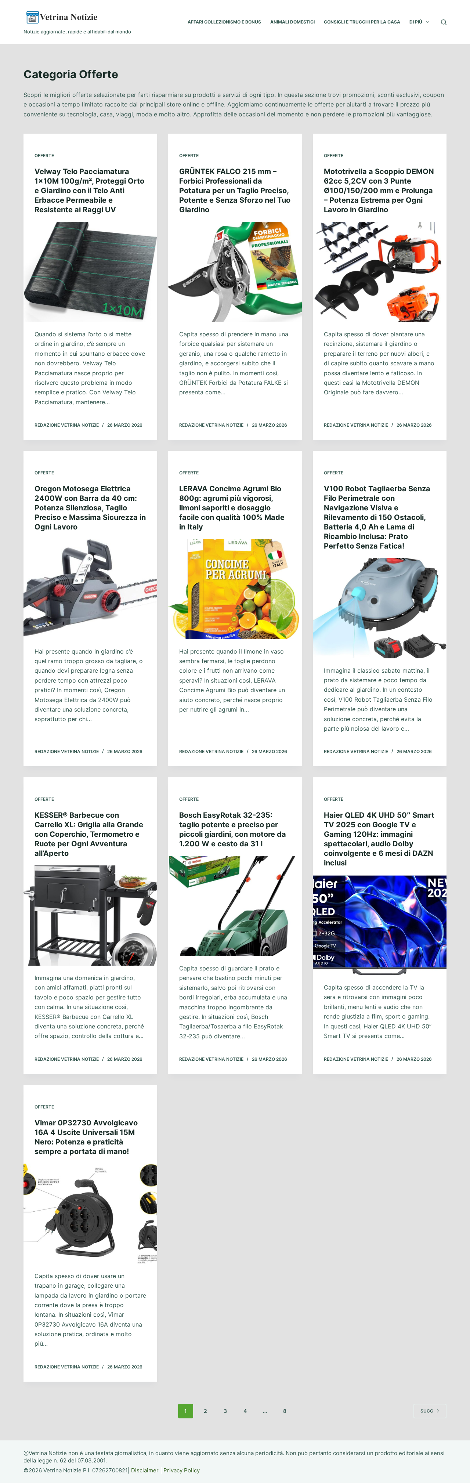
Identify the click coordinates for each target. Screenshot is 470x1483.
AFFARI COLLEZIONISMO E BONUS (224, 22)
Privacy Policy (181, 1470)
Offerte (44, 155)
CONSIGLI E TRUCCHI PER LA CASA (362, 22)
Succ (426, 1411)
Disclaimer (145, 1470)
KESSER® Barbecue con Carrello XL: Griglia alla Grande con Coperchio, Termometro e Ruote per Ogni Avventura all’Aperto (89, 834)
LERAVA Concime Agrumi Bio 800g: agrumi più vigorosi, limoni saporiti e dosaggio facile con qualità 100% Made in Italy (232, 507)
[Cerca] (443, 22)
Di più (415, 22)
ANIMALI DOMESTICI (292, 22)
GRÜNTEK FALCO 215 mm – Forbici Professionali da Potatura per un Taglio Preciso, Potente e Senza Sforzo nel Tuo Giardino (234, 190)
